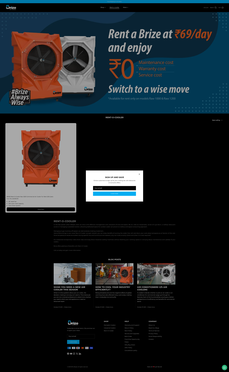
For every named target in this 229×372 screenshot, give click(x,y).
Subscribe (114, 193)
